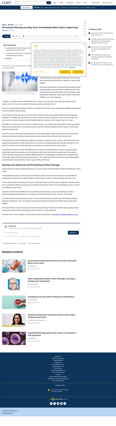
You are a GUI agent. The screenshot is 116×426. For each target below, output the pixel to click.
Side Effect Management (10, 243)
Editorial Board (58, 360)
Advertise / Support (58, 358)
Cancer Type (25, 7)
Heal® (82, 7)
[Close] (84, 44)
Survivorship (22, 243)
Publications (88, 7)
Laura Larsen (33, 300)
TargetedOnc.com (58, 366)
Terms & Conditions (58, 372)
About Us (58, 356)
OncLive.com (58, 368)
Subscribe (72, 232)
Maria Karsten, (34, 320)
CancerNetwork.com (58, 364)
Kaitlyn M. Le (33, 266)
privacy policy (36, 236)
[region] (58, 60)
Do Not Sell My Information (58, 376)
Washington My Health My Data (58, 379)
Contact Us (58, 362)
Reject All (65, 71)
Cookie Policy (72, 67)
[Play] (13, 36)
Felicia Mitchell (34, 284)
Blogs (42, 7)
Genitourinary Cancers (34, 243)
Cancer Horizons (65, 7)
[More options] (79, 36)
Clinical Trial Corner (74, 7)
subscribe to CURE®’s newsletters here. (65, 214)
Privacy (58, 374)
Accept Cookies (78, 71)
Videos (94, 7)
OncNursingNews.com (58, 370)
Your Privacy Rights (58, 381)
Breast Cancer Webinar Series (52, 7)
